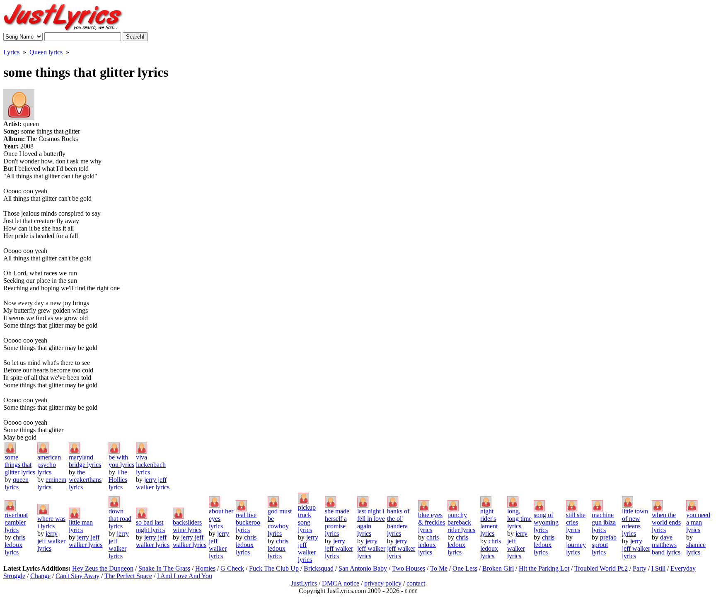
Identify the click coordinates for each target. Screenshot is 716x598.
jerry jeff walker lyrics (152, 483)
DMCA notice (340, 583)
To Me (439, 568)
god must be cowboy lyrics (280, 522)
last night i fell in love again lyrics (371, 522)
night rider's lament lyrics (489, 522)
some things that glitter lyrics (20, 465)
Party (639, 568)
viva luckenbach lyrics (151, 465)
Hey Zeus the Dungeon (102, 568)
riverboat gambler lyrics (16, 522)
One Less (464, 568)
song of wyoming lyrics (546, 522)
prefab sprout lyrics (604, 545)
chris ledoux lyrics (15, 545)
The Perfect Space (128, 575)
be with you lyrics (121, 461)
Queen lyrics (46, 52)
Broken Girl (498, 568)
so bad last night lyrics (150, 526)
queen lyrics (17, 483)
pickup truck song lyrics (307, 518)
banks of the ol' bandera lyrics (398, 522)
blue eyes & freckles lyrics (431, 522)
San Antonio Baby (363, 568)
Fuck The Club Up (274, 568)
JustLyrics (304, 583)
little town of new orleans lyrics (635, 522)
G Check (232, 568)
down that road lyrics (120, 519)
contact (415, 583)
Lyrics (11, 52)
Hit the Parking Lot (544, 568)
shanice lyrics (696, 548)
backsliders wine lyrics (187, 526)
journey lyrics (576, 548)
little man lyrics (81, 526)
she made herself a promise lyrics (337, 522)
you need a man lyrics (698, 522)
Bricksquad (319, 568)
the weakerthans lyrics (85, 480)
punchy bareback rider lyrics (461, 522)
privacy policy (383, 583)
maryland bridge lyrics (85, 461)
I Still (658, 568)
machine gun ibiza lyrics (604, 522)
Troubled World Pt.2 (601, 568)
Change (40, 575)
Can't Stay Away (77, 575)
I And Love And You (184, 575)
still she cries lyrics (575, 522)
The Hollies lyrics (118, 480)
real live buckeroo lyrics (248, 522)
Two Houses (408, 568)
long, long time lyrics (519, 519)
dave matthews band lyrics (666, 545)
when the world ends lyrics (666, 522)
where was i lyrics (51, 522)
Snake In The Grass (164, 568)
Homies (205, 568)
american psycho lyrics (49, 465)
